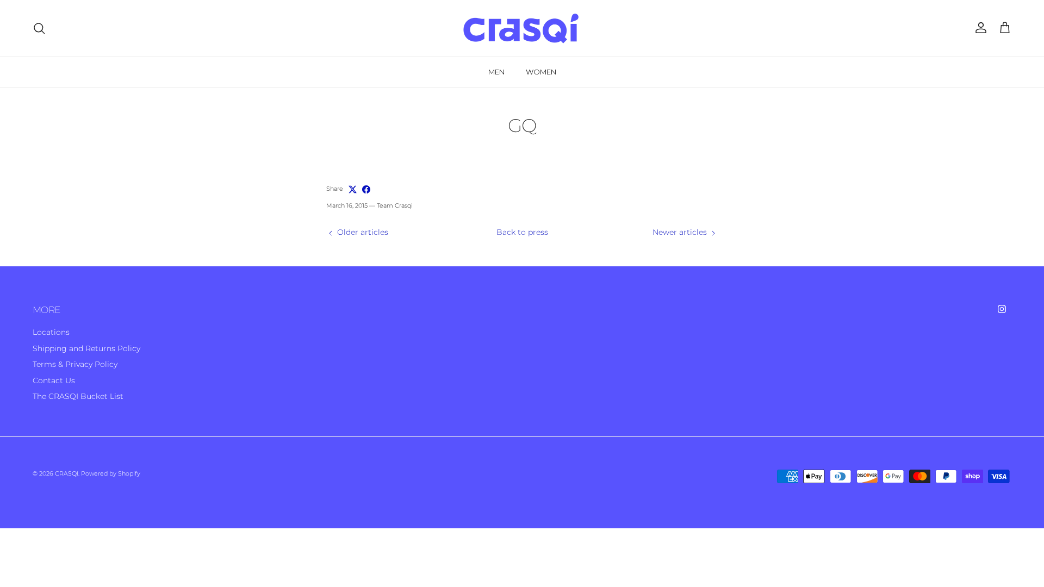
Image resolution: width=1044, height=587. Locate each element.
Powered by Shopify (110, 473)
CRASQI (66, 473)
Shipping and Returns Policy (86, 348)
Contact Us (54, 380)
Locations (51, 332)
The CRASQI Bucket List (78, 396)
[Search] (39, 28)
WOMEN (541, 71)
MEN (496, 71)
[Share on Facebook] (366, 189)
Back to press (522, 232)
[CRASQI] (522, 28)
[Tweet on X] (353, 189)
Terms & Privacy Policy (75, 364)
